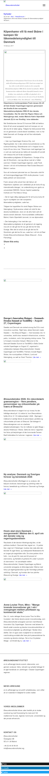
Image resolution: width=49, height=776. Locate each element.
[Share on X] (6, 244)
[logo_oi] (20, 5)
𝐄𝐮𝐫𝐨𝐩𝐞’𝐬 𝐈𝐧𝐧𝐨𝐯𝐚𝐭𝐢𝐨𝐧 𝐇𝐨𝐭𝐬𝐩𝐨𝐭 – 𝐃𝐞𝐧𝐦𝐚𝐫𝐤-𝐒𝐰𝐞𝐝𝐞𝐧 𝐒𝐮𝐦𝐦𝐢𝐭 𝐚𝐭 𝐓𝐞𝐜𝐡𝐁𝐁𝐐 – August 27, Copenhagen (24, 320)
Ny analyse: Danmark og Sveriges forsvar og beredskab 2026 (22, 475)
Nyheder (7, 13)
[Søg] (38, 5)
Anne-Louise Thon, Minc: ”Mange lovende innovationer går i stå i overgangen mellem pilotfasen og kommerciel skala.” (22, 608)
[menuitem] (38, 5)
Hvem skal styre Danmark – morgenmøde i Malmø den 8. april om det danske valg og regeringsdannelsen (24, 534)
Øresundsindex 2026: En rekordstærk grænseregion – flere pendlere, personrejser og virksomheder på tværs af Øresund (24, 402)
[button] (4, 764)
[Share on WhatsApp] (6, 248)
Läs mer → (37, 357)
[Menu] (44, 5)
